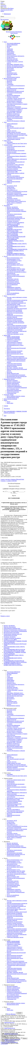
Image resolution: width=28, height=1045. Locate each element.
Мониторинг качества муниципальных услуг (13, 279)
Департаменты (11, 149)
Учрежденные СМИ (12, 171)
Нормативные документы (14, 200)
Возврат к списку (5, 616)
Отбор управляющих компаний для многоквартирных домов (16, 303)
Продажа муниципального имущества (17, 300)
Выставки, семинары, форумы (15, 367)
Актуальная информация (13, 43)
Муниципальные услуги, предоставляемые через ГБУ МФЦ (16, 268)
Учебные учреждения (12, 97)
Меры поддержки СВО (13, 274)
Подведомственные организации (15, 150)
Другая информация (12, 284)
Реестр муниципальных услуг (15, 257)
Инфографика (10, 51)
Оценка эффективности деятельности (17, 159)
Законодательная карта (13, 391)
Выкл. (12, 8)
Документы (7, 205)
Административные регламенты (15, 222)
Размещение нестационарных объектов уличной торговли (15, 319)
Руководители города (12, 60)
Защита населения (11, 160)
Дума (5, 122)
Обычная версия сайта (7, 9)
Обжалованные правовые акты (15, 209)
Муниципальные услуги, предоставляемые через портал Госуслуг (15, 265)
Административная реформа (14, 167)
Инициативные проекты (13, 77)
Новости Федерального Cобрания (16, 121)
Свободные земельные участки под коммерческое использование (16, 329)
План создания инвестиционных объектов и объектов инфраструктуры (17, 357)
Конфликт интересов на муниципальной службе (13, 114)
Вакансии (9, 81)
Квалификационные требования (15, 88)
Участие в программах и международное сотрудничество (15, 176)
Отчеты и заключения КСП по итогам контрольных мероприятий (17, 192)
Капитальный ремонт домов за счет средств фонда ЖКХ (16, 306)
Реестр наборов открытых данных (16, 396)
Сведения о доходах (12, 198)
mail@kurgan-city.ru (9, 1022)
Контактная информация (13, 95)
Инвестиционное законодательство (16, 359)
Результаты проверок (12, 169)
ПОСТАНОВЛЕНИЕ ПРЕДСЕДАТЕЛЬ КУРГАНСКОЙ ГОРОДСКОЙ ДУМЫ (16, 236)
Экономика (10, 50)
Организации (10, 53)
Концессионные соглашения (14, 310)
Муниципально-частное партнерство (17, 376)
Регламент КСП (11, 188)
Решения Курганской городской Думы (17, 135)
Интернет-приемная (12, 136)
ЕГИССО (9, 183)
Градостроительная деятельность (15, 56)
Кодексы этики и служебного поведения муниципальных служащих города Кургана (17, 104)
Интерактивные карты (13, 397)
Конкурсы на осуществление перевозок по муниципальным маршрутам (15, 313)
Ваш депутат (10, 126)
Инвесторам (7, 335)
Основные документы (13, 221)
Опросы (9, 75)
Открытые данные (9, 394)
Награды (9, 71)
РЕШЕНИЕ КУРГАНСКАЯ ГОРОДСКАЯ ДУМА (14, 230)
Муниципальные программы (14, 216)
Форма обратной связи (13, 373)
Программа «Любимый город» (15, 64)
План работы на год (12, 190)
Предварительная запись (13, 283)
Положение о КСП (12, 185)
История (9, 46)
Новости (9, 125)
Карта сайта (10, 403)
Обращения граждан (9, 379)
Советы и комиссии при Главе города (17, 143)
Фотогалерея (10, 68)
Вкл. (9, 8)
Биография (10, 142)
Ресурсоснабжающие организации (16, 375)
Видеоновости (11, 70)
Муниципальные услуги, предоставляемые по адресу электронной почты (14, 260)
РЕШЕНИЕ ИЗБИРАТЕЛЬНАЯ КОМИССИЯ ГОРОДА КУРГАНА (16, 254)
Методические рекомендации (14, 116)
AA (1, 5)
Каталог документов (12, 207)
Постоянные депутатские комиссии (16, 133)
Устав (8, 47)
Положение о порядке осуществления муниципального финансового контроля (17, 196)
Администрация (8, 145)
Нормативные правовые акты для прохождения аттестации (16, 219)
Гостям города (10, 57)
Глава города (7, 140)
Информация (7, 14)
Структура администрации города (16, 146)
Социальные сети (11, 393)
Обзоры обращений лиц (13, 384)
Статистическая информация (14, 178)
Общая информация (12, 44)
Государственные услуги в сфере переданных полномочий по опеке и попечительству (16, 272)
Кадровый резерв (11, 80)
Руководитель (10, 187)
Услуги (5, 256)
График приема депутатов (14, 132)
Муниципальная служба (10, 78)
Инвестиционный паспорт (14, 352)
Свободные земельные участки (15, 334)
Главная (6, 405)
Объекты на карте (11, 152)
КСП (5, 184)
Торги (5, 296)
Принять (25, 1038)
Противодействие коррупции (14, 67)
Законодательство (11, 89)
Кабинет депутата (11, 130)
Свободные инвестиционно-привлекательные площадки (14, 364)
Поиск (5, 400)
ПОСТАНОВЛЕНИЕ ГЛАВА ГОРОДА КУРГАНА (15, 233)
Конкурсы (9, 82)
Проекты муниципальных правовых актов (15, 629)
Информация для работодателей (15, 91)
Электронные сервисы (13, 281)
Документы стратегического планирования (14, 214)
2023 (5, 415)
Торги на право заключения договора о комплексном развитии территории (17, 326)
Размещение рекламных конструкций (17, 308)
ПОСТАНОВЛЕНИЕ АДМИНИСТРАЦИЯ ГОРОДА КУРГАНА (15, 227)
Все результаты (5, 19)
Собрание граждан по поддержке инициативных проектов (15, 138)
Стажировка (10, 84)
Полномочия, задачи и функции (15, 164)
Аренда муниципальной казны (15, 301)
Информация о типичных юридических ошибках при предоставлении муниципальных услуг (16, 289)
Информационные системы (14, 170)
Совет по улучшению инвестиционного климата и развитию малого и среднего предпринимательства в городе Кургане (15, 343)
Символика (10, 49)
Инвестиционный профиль (14, 377)
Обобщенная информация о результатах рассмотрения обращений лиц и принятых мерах (17, 387)
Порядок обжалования (13, 208)
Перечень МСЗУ (11, 294)
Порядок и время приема (13, 382)
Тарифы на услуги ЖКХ (13, 224)
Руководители (10, 147)
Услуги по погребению (13, 293)
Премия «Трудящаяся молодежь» (15, 65)
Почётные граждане (12, 58)
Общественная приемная (13, 181)
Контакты (9, 180)
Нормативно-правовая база (14, 390)
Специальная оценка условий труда (16, 201)
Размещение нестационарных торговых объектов (15, 316)
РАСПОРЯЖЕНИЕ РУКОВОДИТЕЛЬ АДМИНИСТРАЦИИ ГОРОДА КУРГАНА (17, 251)
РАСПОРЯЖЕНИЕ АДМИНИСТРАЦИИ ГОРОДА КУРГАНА (15, 241)
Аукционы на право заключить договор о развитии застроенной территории (15, 323)
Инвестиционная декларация (14, 351)
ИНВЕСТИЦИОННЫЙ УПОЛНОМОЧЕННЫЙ (13, 337)
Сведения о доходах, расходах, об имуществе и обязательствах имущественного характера (16, 100)
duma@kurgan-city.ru (9, 1028)
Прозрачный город (12, 73)
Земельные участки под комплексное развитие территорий (17, 331)
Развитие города (11, 54)
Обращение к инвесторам (13, 339)
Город (5, 41)
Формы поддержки (12, 366)
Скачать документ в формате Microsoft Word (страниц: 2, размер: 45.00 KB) (12, 480)
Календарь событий (12, 74)
